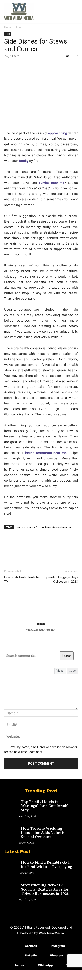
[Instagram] (44, 946)
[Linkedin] (18, 955)
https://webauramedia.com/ (41, 629)
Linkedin (31, 955)
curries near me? (27, 527)
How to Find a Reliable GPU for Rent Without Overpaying (46, 864)
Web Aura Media (51, 933)
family (24, 161)
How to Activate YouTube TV (22, 579)
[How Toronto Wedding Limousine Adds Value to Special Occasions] (11, 831)
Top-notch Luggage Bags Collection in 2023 (60, 579)
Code (72, 670)
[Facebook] (8, 65)
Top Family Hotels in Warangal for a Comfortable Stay (46, 806)
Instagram (58, 946)
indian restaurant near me (57, 527)
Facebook (30, 946)
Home (8, 27)
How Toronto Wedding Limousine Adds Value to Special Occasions (43, 832)
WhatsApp (45, 965)
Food (19, 27)
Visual (60, 670)
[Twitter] (18, 65)
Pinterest (56, 955)
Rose (41, 624)
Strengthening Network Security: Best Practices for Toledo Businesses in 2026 (45, 889)
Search (66, 655)
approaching (57, 133)
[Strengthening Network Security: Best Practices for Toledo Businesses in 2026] (11, 887)
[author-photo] (41, 618)
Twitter (19, 965)
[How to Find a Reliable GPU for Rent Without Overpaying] (11, 865)
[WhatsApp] (37, 65)
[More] (47, 65)
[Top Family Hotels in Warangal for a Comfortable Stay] (11, 804)
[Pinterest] (28, 65)
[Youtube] (60, 965)
